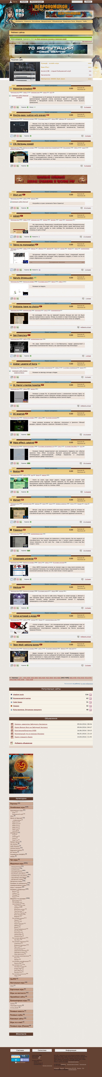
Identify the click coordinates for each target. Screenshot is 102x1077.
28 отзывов (87, 463)
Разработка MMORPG (17, 854)
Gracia (14, 838)
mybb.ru (25, 92)
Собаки (14, 893)
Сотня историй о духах (25, 616)
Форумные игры (15, 92)
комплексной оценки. (73, 1061)
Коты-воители (66, 147)
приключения (69, 220)
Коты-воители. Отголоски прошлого (27, 710)
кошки (83, 147)
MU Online (13, 844)
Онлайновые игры (17, 807)
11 (39, 270)
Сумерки (17, 907)
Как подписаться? (87, 41)
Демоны (33, 248)
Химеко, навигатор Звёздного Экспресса (31, 724)
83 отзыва (87, 208)
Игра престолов (19, 954)
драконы (37, 503)
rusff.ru (25, 198)
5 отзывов (87, 492)
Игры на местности (18, 993)
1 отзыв (88, 298)
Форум (79, 21)
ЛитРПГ (13, 979)
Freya (14, 834)
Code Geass (17, 702)
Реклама (79, 1068)
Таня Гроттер (18, 911)
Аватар (16, 959)
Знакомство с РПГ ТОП (70, 1068)
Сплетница (17, 943)
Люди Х (40, 562)
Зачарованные (18, 949)
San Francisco (20, 335)
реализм (33, 198)
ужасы (76, 248)
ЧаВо (85, 21)
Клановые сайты (16, 1019)
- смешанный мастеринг (18, 875)
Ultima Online (15, 848)
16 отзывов (87, 550)
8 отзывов (87, 107)
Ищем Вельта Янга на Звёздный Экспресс (31, 727)
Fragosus (17, 530)
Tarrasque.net (82, 1064)
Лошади (79, 503)
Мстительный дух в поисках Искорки (29, 734)
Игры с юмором (16, 887)
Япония (70, 248)
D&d (11, 986)
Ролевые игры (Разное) (19, 1026)
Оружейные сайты (17, 997)
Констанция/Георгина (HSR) (25, 730)
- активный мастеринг (18, 873)
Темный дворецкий (20, 929)
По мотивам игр (17, 965)
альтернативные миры (36, 339)
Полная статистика (47, 1065)
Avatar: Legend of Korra (25, 364)
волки (43, 503)
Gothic (12, 1004)
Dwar (13, 812)
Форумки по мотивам (28, 119)
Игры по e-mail (16, 1022)
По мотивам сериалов (51, 648)
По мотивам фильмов (18, 938)
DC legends (19, 414)
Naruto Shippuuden (23, 278)
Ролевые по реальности (18, 883)
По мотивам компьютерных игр (46, 446)
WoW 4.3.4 (15, 825)
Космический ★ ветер (22, 698)
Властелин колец (19, 909)
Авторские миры (16, 881)
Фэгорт (17, 500)
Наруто (53, 281)
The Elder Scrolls (19, 967)
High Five (15, 840)
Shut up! (17, 195)
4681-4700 (73, 678)
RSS (83, 1068)
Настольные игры (17, 983)
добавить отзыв (85, 327)
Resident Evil (18, 972)
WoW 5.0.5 (15, 827)
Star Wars (17, 940)
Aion (11, 816)
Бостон (37, 475)
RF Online (13, 852)
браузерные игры (16, 810)
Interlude (15, 836)
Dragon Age (17, 968)
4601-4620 (41, 678)
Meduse (17, 587)
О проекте (56, 1068)
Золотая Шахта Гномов (73, 1064)
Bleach (16, 927)
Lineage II (13, 833)
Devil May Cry (18, 970)
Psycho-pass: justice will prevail (29, 115)
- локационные (15, 867)
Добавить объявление (23, 743)
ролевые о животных (15, 149)
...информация (16, 820)
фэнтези (45, 220)
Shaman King (18, 936)
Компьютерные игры (18, 1001)
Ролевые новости (17, 1011)
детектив (49, 248)
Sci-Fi (51, 92)
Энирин (16, 706)
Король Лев (17, 963)
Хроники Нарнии (19, 913)
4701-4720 (80, 678)
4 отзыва (88, 377)
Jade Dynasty (14, 846)
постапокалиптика (55, 310)
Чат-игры (14, 860)
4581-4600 (34, 678)
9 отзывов (87, 166)
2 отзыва (88, 270)
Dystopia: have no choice (26, 306)
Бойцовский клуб (17, 814)
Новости (27, 21)
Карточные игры (17, 989)
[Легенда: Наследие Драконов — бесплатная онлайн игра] (51, 183)
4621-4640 (49, 678)
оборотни (40, 248)
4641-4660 (57, 678)
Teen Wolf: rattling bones (26, 645)
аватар (81, 367)
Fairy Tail (17, 922)
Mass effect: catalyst (23, 442)
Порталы (13, 804)
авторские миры (35, 92)
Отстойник (36, 21)
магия (60, 220)
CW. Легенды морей (23, 144)
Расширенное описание (57, 262)
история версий (72, 1069)
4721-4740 (88, 678)
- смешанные (15, 869)
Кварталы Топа (69, 21)
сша (32, 475)
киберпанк (61, 119)
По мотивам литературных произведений (48, 147)
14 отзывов (87, 434)
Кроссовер (15, 900)
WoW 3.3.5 (15, 824)
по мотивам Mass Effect (71, 446)
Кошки (14, 897)
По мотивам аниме (43, 119)
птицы (86, 503)
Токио (55, 248)
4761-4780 (20, 679)
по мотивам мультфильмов (70, 367)
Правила (62, 1068)
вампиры (53, 220)
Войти (24, 2)
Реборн (16, 925)
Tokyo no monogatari (24, 245)
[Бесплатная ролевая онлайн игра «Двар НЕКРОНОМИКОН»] (69, 17)
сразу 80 (14, 831)
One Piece (17, 931)
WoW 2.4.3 (15, 822)
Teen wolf (71, 648)
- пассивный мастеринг (18, 877)
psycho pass (70, 119)
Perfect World (14, 842)
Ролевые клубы (16, 1015)
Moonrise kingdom (22, 88)
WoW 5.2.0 (15, 829)
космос (45, 92)
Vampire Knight (19, 923)
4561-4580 (26, 678)
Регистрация (36, 2)
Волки (14, 891)
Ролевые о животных (17, 889)
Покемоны (17, 932)
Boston (16, 471)
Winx (15, 958)
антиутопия (38, 310)
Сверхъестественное (20, 950)
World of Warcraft (16, 818)
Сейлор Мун (17, 934)
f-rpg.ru (45, 310)
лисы (11, 505)
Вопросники (46, 21)
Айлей (16, 216)
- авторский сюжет (16, 879)
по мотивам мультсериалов (45, 367)
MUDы (12, 856)
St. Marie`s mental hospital (27, 385)
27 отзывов (87, 237)
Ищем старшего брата (23, 737)
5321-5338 (29, 679)
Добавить (19, 21)
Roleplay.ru (63, 1064)
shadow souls (18, 694)
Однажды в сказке (19, 952)
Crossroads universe (23, 559)
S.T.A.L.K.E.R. (14, 1008)
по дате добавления (87, 683)
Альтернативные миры (18, 885)
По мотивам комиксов (51, 417)
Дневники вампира (20, 945)
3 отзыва (88, 136)
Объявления (57, 21)
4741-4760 (13, 679)
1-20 (20, 678)
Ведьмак (16, 916)
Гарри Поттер (18, 905)
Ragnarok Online (16, 850)
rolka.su (53, 119)
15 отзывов (87, 522)
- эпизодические (16, 871)
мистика (62, 248)
